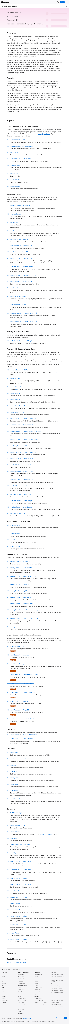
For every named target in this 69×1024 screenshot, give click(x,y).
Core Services (10, 12)
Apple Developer (38, 998)
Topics (10, 120)
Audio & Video (21, 983)
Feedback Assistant (39, 1004)
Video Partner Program (56, 988)
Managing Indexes (44, 134)
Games (19, 996)
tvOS (3, 981)
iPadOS (3, 976)
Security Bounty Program (57, 990)
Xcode (3, 998)
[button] (58, 2)
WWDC (52, 1008)
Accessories (21, 976)
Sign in (62, 2)
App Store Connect (38, 1000)
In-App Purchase (22, 1000)
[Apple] (3, 969)
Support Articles (38, 987)
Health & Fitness (22, 998)
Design (19, 987)
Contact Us (37, 989)
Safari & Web (21, 1013)
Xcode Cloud (5, 1000)
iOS (3, 974)
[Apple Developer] (5, 2)
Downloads (37, 979)
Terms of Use (29, 1021)
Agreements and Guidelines (48, 1021)
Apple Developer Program (57, 974)
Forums (36, 981)
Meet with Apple (54, 998)
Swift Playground (6, 994)
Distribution (21, 989)
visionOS (4, 983)
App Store (20, 981)
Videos (36, 983)
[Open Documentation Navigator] (2, 6)
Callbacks (11, 729)
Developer (8, 969)
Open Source (21, 1009)
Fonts (19, 994)
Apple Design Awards (56, 1004)
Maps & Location (22, 1004)
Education (20, 992)
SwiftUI (3, 992)
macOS (3, 979)
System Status (37, 994)
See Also (11, 953)
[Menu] (67, 2)
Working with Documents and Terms (21, 349)
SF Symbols (4, 1002)
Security (20, 1011)
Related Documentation (16, 959)
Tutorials (36, 976)
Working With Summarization (18, 554)
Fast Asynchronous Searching (18, 521)
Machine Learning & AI (23, 1007)
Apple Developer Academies (57, 1006)
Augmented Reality (22, 985)
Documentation (10, 6)
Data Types (11, 749)
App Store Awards (55, 1002)
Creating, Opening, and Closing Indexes (22, 126)
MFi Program (54, 983)
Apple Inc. (13, 1021)
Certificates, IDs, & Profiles (40, 1002)
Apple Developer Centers (57, 1000)
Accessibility (21, 974)
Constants (11, 809)
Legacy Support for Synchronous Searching (24, 635)
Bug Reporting (37, 992)
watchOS (4, 985)
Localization (21, 1002)
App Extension (21, 979)
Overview (12, 33)
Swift (3, 989)
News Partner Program (56, 986)
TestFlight (4, 996)
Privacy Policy (37, 1021)
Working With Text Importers (18, 332)
